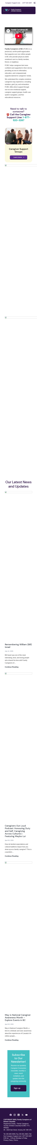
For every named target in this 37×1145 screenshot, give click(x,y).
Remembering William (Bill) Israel (18, 646)
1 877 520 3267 (27, 3)
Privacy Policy (8, 1140)
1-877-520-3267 (21, 119)
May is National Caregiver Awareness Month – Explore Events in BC (18, 1017)
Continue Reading (11, 667)
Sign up (17, 1088)
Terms (16, 1140)
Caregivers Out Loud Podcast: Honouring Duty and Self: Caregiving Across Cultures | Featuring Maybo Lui (17, 831)
